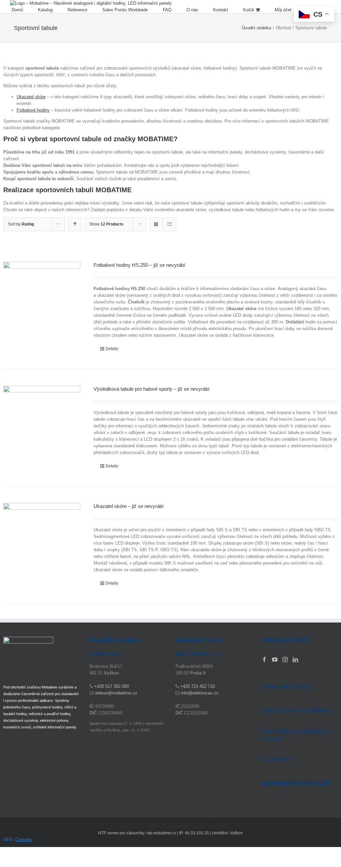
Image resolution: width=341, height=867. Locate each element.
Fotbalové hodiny (33, 110)
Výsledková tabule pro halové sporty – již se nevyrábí (151, 389)
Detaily (112, 348)
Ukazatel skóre (31, 96)
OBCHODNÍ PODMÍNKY (297, 710)
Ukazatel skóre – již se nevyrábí (129, 506)
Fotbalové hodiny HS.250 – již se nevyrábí (139, 265)
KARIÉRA (276, 759)
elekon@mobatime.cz (116, 692)
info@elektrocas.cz (199, 692)
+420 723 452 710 (197, 686)
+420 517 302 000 (111, 686)
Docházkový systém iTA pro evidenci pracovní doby (171, 826)
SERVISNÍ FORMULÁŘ (296, 783)
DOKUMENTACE (287, 686)
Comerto (23, 839)
